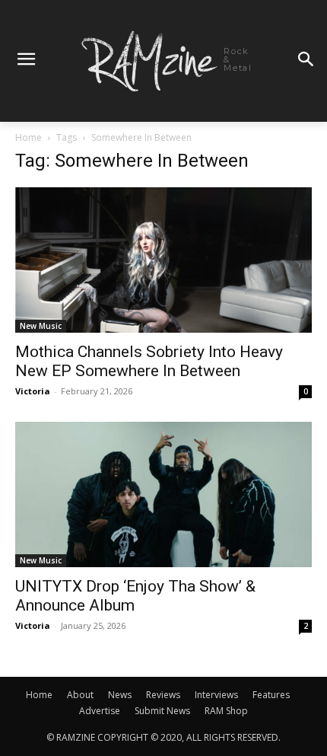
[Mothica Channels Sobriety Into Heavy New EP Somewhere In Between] (163, 260)
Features (271, 694)
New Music (41, 326)
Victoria (32, 391)
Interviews (216, 694)
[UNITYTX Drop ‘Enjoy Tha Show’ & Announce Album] (163, 494)
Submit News (162, 710)
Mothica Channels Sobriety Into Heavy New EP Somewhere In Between (149, 361)
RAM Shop (226, 710)
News (120, 694)
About (80, 694)
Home (28, 137)
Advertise (99, 710)
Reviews (163, 694)
